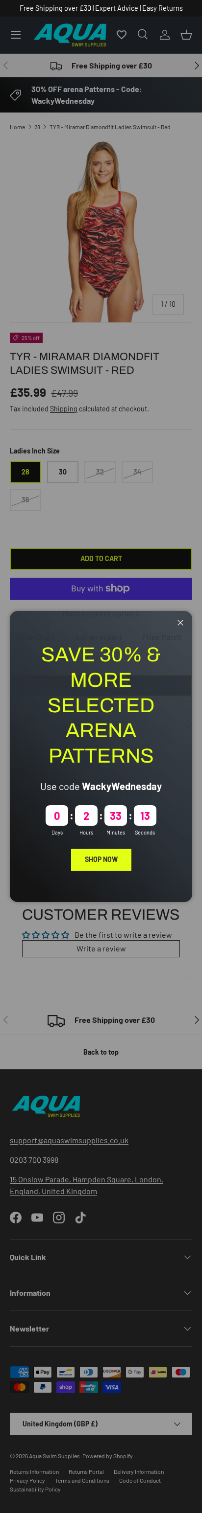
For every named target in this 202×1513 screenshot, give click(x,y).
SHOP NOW (101, 859)
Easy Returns (162, 8)
